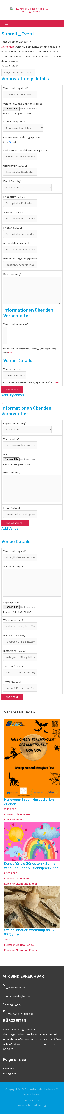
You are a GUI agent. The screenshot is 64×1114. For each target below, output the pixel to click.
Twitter (12, 681)
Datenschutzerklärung (32, 1105)
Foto (6, 454)
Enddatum (14, 196)
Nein (14, 142)
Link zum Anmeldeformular (25, 150)
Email (12, 507)
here (10, 352)
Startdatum (15, 165)
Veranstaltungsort (14, 551)
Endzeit (13, 227)
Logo (11, 602)
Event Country (12, 181)
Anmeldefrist (16, 243)
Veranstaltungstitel (15, 88)
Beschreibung (12, 274)
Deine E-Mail (9, 66)
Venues (12, 369)
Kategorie (14, 121)
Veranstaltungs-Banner (22, 103)
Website (13, 619)
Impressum (32, 1100)
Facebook (14, 635)
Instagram (14, 650)
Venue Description (14, 566)
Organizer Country (14, 423)
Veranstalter (15, 324)
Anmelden (7, 46)
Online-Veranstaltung (21, 137)
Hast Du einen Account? (16, 41)
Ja (7, 142)
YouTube (13, 666)
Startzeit (13, 212)
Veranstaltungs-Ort (20, 258)
